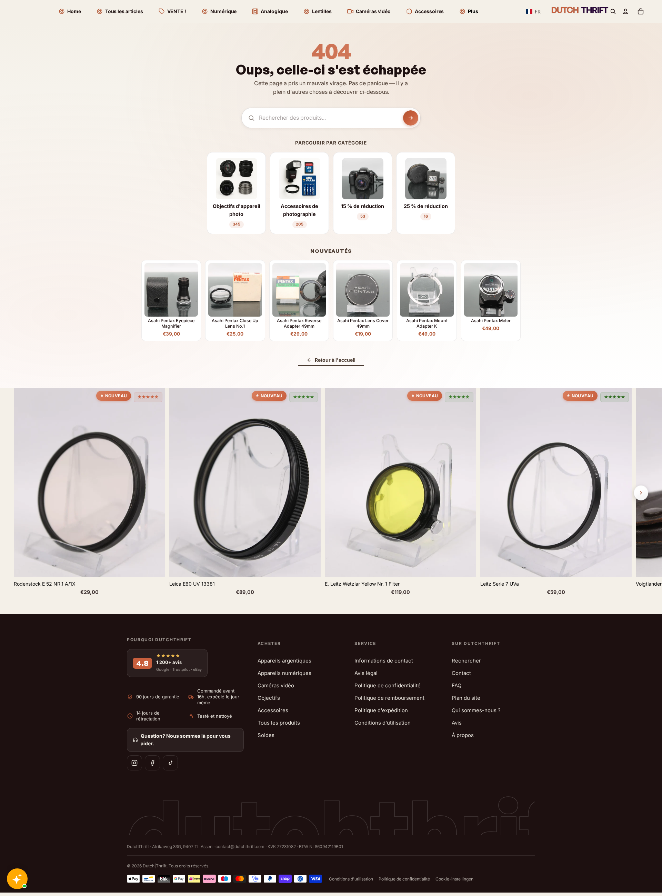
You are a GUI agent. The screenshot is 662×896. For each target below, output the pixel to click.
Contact (461, 673)
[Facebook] (152, 762)
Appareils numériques (284, 673)
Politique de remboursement (389, 698)
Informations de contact (383, 660)
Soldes (266, 735)
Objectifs (269, 698)
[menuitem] (468, 11)
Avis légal (366, 673)
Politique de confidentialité (387, 685)
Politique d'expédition (381, 710)
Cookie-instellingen (454, 879)
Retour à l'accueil (335, 360)
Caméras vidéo (276, 685)
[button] (533, 11)
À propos (463, 735)
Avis (457, 722)
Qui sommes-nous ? (476, 710)
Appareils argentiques (284, 660)
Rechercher (466, 660)
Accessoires (273, 710)
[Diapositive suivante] (641, 492)
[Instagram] (134, 762)
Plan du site (466, 698)
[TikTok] (170, 762)
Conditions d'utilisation (382, 722)
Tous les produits (279, 722)
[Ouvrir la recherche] (613, 11)
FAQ (456, 685)
